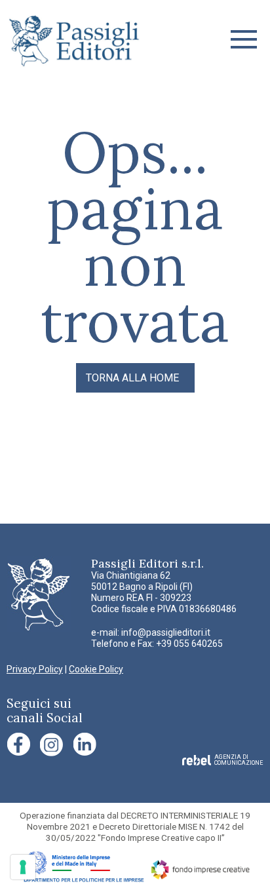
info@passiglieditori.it (165, 632)
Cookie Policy (96, 669)
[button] (244, 39)
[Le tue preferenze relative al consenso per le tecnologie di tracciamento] (22, 867)
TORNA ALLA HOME (132, 378)
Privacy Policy (35, 669)
